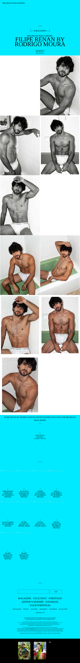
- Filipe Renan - (40, 435)
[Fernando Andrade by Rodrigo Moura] (8, 479)
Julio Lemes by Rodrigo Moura (8, 524)
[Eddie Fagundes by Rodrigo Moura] (40, 479)
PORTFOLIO (55, 598)
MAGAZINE (24, 598)
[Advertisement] (40, 16)
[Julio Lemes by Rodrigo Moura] (8, 510)
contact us (40, 612)
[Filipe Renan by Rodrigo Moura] (56, 510)
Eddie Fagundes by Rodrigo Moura (40, 494)
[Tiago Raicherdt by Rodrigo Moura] (56, 479)
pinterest (43, 609)
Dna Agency (40, 53)
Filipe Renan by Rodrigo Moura (56, 525)
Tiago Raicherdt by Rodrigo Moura (56, 494)
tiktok (25, 609)
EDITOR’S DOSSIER (33, 601)
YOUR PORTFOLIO (40, 605)
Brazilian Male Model (13, 3)
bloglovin (63, 609)
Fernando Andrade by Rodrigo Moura (8, 494)
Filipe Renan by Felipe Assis (24, 524)
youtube (34, 609)
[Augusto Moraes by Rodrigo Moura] (24, 479)
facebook (53, 609)
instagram (17, 609)
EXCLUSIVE (40, 598)
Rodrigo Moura (40, 438)
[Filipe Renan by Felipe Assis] (24, 510)
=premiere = (40, 437)
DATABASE (52, 601)
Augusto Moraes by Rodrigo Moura (24, 494)
